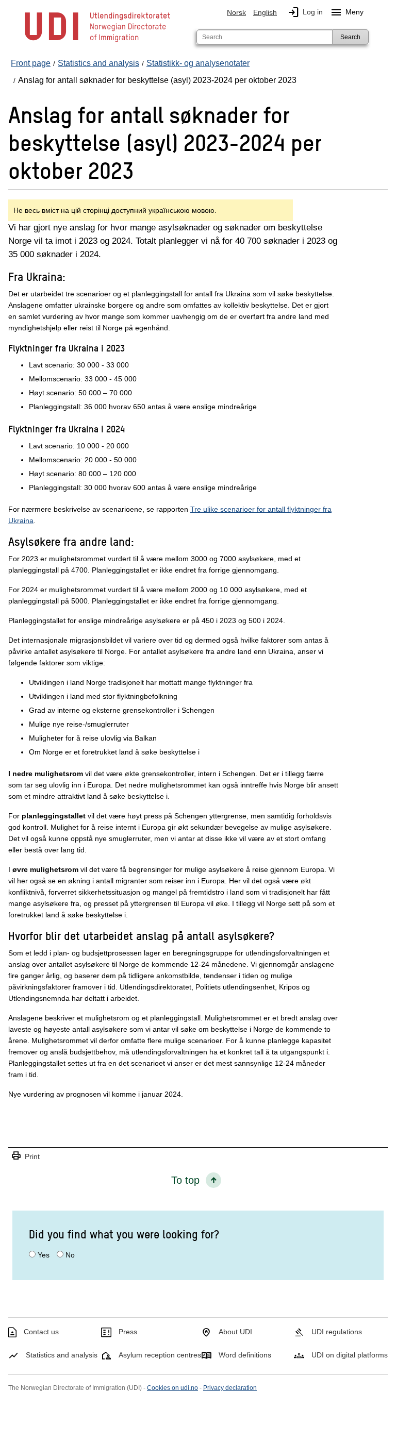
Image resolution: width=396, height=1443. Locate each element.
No (70, 1255)
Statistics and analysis (61, 1355)
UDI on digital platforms (349, 1355)
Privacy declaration (230, 1387)
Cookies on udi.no (172, 1387)
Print (25, 1156)
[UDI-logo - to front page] (97, 41)
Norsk (236, 12)
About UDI (235, 1332)
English (265, 12)
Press (128, 1332)
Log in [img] (305, 12)
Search (350, 37)
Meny (347, 12)
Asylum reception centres (160, 1355)
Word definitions (245, 1355)
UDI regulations (336, 1332)
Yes (44, 1255)
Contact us (41, 1332)
